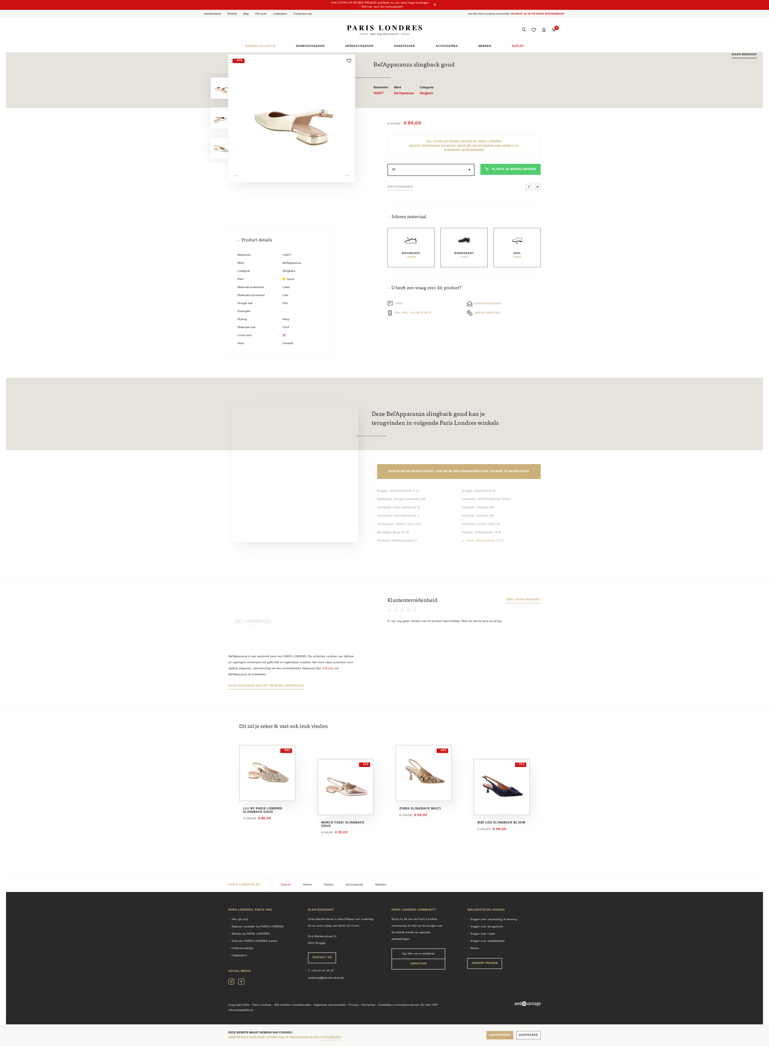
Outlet (518, 46)
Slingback (427, 90)
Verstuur (418, 963)
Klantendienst (212, 14)
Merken (484, 46)
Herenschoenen (359, 46)
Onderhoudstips (243, 948)
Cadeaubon (280, 14)
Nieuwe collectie (260, 46)
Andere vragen (485, 963)
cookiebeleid (330, 1037)
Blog (246, 14)
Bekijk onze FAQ (487, 313)
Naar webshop (744, 54)
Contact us (322, 957)
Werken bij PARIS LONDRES (251, 933)
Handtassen (404, 46)
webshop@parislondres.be (326, 977)
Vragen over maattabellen (487, 941)
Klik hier (327, 668)
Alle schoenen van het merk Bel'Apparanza (266, 685)
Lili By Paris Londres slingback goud (262, 810)
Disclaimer (368, 1005)
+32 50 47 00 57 (321, 970)
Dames (286, 884)
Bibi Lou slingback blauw (501, 822)
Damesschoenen (310, 46)
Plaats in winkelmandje (514, 169)
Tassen (329, 884)
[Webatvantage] (504, 1003)
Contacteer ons (302, 14)
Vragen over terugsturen (486, 926)
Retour (474, 948)
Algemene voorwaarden (330, 1005)
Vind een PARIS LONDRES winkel (254, 941)
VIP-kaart (261, 14)
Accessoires (447, 46)
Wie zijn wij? (240, 919)
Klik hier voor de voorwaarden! (382, 6)
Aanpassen (528, 1035)
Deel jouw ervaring (523, 599)
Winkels (232, 14)
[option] (212, 88)
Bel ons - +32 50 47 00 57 (413, 313)
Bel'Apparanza (404, 90)
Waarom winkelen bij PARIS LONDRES (258, 926)
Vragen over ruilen (482, 933)
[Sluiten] (435, 5)
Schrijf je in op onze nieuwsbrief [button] (538, 14)
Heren (307, 884)
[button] (524, 30)
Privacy (354, 1005)
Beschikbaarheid (400, 187)
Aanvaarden (500, 1035)
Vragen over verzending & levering (493, 919)
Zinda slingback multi (420, 808)
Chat (399, 303)
